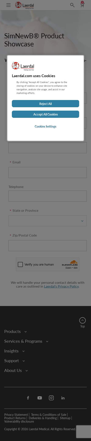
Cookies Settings (45, 126)
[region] (45, 98)
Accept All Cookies (45, 114)
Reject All (45, 104)
